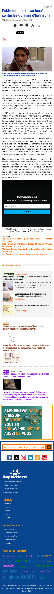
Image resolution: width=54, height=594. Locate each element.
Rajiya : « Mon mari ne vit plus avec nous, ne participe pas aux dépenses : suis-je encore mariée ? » (25, 398)
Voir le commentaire (11, 265)
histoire (47, 556)
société (27, 576)
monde (8, 565)
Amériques (7, 556)
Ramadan (8, 543)
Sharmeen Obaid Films (25, 231)
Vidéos (7, 518)
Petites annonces (11, 533)
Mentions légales (11, 492)
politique (10, 570)
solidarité (41, 577)
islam (22, 560)
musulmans (43, 566)
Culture (7, 507)
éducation (19, 556)
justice (43, 561)
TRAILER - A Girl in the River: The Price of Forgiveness (27, 229)
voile (46, 578)
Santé (7, 514)
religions (11, 577)
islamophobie (33, 561)
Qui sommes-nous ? (13, 482)
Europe (28, 556)
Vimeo (40, 231)
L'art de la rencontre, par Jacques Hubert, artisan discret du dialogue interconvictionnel (24, 327)
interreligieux (9, 561)
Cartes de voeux (10, 540)
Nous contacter (11, 485)
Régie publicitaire (11, 489)
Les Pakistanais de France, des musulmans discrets (24, 254)
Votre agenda (9, 529)
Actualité (8, 504)
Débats (7, 511)
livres (49, 561)
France (38, 556)
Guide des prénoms (11, 536)
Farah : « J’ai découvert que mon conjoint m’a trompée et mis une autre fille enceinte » (26, 375)
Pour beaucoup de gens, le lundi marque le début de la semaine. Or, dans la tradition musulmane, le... (33, 285)
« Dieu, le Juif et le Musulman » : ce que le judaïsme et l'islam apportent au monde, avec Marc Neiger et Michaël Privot (26, 348)
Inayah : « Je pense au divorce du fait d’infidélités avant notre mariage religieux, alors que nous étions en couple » (25, 393)
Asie (13, 556)
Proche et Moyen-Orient (36, 571)
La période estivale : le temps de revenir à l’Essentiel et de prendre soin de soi (30, 295)
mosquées (24, 566)
